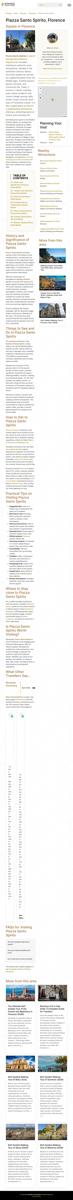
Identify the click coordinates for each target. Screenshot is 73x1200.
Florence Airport (12, 430)
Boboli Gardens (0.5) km (50, 183)
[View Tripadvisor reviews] (33, 688)
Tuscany (23, 13)
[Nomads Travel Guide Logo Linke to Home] (8, 5)
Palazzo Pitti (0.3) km (48, 168)
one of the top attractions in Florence (20, 59)
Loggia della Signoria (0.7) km (52, 229)
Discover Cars (17, 483)
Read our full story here (52, 69)
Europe (9, 13)
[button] (21, 916)
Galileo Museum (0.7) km (50, 221)
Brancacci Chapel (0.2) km (51, 161)
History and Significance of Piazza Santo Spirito (19, 184)
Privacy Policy (36, 1196)
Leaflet (64, 116)
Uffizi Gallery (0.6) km (49, 206)
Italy (15, 13)
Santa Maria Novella (14, 449)
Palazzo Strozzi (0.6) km (50, 199)
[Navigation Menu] (69, 5)
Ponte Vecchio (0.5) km (49, 176)
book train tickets (22, 459)
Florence (32, 13)
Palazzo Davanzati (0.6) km (51, 191)
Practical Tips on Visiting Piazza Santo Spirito (19, 204)
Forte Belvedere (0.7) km (50, 214)
